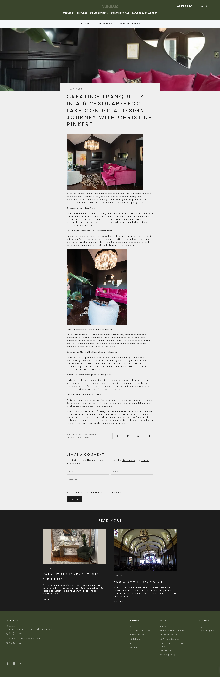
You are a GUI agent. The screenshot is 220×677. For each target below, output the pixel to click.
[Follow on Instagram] (14, 663)
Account (86, 24)
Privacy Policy (128, 460)
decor (47, 568)
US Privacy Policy (168, 634)
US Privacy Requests (170, 639)
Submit (74, 499)
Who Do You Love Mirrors (97, 337)
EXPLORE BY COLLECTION (144, 13)
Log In (202, 626)
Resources (105, 24)
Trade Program (206, 630)
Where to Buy (185, 6)
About (133, 626)
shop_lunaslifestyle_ (77, 199)
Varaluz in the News (140, 630)
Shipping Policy (167, 654)
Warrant (134, 647)
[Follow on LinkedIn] (20, 663)
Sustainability (137, 634)
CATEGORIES (69, 13)
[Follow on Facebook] (7, 663)
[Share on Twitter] (128, 436)
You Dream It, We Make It (139, 582)
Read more (48, 599)
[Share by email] (148, 436)
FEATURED (82, 13)
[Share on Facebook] (118, 436)
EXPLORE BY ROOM (99, 13)
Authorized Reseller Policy (173, 630)
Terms (163, 626)
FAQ (132, 643)
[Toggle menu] (213, 6)
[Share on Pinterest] (138, 436)
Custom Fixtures (130, 24)
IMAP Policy (165, 650)
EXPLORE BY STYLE (120, 13)
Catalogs (135, 639)
